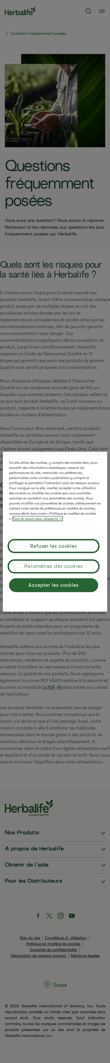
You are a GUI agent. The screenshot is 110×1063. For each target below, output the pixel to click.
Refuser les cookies (53, 546)
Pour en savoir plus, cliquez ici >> (37, 519)
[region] (55, 532)
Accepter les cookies (53, 585)
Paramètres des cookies (53, 566)
